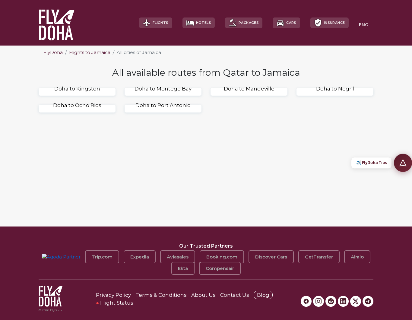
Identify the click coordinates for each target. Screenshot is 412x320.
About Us (203, 295)
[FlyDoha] (57, 23)
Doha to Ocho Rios (77, 105)
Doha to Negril (335, 89)
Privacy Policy (113, 295)
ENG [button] (363, 24)
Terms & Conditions (161, 295)
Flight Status (114, 303)
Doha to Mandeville (249, 89)
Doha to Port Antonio (163, 105)
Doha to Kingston (77, 89)
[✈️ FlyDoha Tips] (403, 163)
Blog (263, 295)
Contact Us (234, 295)
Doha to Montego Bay (163, 89)
